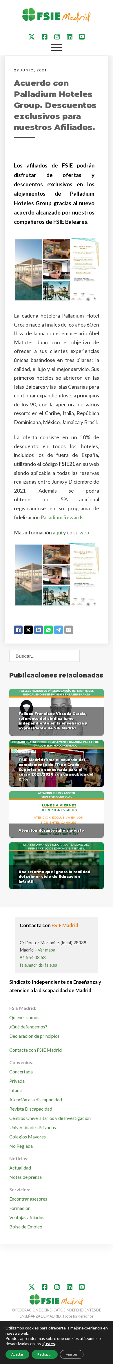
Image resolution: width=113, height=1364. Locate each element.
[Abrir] (56, 47)
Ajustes (72, 1354)
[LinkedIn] (38, 630)
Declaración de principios (34, 1036)
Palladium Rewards (62, 517)
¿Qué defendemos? (28, 1026)
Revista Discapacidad (30, 1108)
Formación (19, 1208)
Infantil (16, 1090)
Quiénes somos (24, 1017)
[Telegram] (58, 630)
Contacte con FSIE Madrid (35, 1050)
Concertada (21, 1071)
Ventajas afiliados (26, 1217)
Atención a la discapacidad (35, 1099)
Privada (17, 1081)
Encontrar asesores (28, 1198)
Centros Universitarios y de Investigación (50, 1118)
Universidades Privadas (32, 1127)
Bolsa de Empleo (25, 1226)
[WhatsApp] (48, 630)
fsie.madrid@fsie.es (38, 964)
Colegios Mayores (27, 1136)
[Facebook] (18, 630)
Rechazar (44, 1354)
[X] (28, 630)
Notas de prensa (25, 1177)
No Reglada (21, 1146)
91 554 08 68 (33, 957)
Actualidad (20, 1167)
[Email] (68, 630)
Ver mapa (46, 949)
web (84, 532)
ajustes (48, 1343)
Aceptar (17, 1354)
